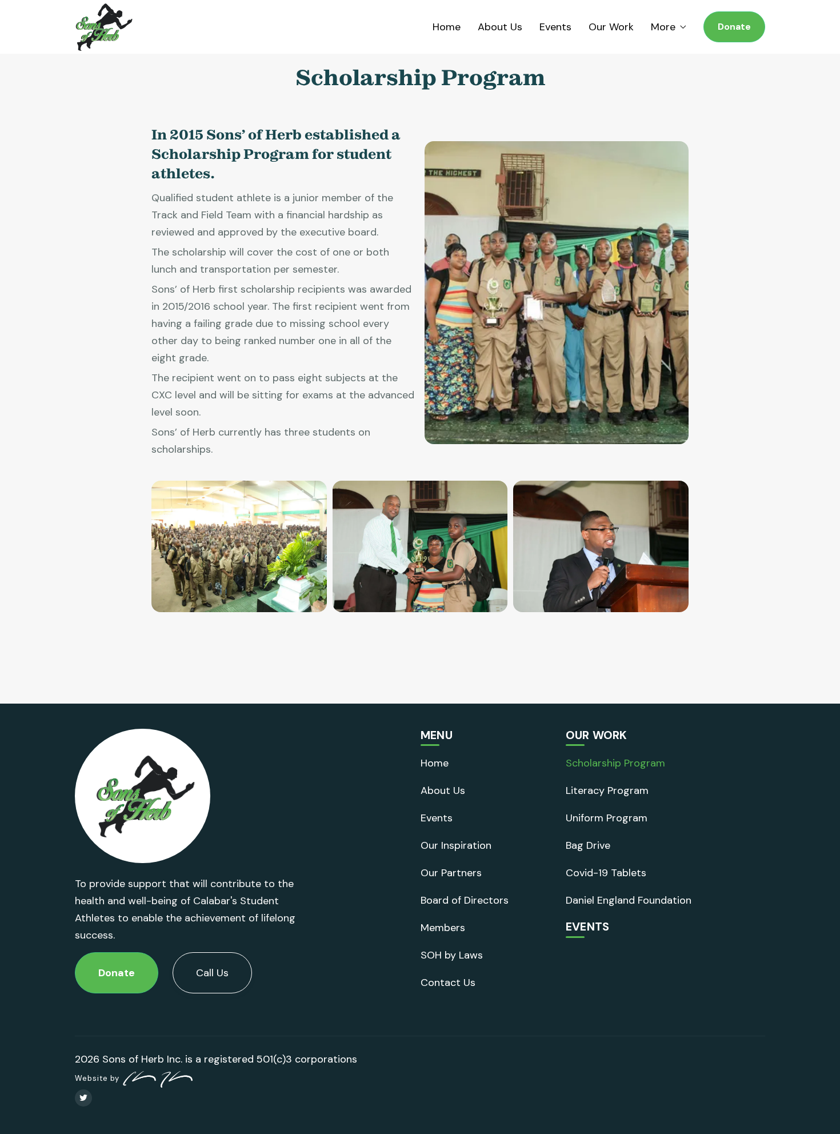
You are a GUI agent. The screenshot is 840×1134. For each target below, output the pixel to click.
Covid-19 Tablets (606, 873)
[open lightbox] (239, 546)
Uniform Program (606, 818)
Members (443, 928)
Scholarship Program (615, 763)
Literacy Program (607, 790)
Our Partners (451, 873)
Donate (734, 27)
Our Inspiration (456, 845)
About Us (500, 27)
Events (555, 27)
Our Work (611, 27)
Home (447, 27)
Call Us (212, 973)
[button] (668, 27)
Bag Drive (588, 845)
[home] (104, 27)
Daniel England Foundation (628, 900)
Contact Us (448, 982)
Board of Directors (465, 900)
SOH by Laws (452, 955)
